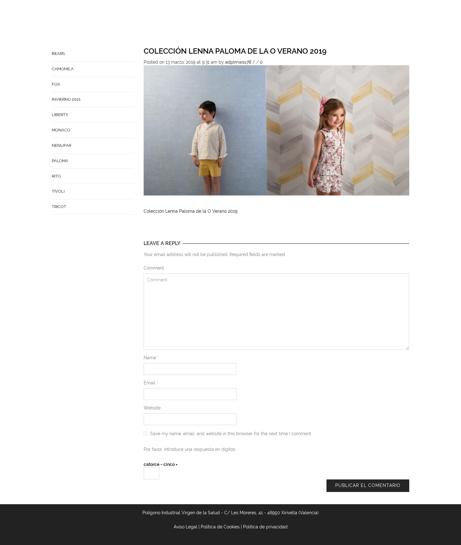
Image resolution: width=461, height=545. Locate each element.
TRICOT (59, 206)
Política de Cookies (220, 526)
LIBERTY (60, 114)
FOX (56, 84)
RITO (56, 176)
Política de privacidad (265, 526)
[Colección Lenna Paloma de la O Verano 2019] (277, 129)
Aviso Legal (185, 526)
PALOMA (60, 160)
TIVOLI (58, 191)
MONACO (61, 130)
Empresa (239, 24)
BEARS (58, 53)
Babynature (301, 24)
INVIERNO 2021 (66, 99)
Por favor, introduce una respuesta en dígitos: (190, 449)
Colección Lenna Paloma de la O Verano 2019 (235, 51)
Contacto (267, 24)
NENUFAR (61, 145)
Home (215, 24)
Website (152, 407)
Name (151, 357)
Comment (154, 267)
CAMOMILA (63, 69)
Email (151, 382)
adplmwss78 (238, 62)
